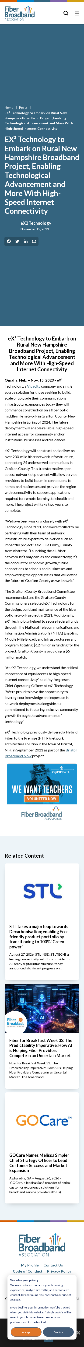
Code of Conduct (27, 1271)
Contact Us (53, 1265)
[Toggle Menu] (77, 13)
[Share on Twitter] (17, 241)
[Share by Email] (34, 241)
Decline (58, 1332)
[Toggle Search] (65, 13)
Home (9, 107)
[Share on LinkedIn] (25, 241)
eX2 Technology (36, 223)
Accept (26, 1332)
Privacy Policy (59, 1271)
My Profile (30, 1265)
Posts (23, 107)
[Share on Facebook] (9, 241)
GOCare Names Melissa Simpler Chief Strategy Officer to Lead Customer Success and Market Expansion (39, 1163)
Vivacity (33, 386)
